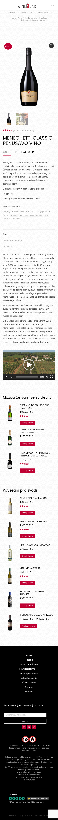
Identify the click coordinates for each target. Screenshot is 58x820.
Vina (33, 211)
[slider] (27, 377)
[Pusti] (6, 376)
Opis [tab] (5, 233)
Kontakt (29, 691)
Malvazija (7, 218)
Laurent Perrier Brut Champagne (32, 431)
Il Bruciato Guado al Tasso (36, 615)
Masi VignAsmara (30, 568)
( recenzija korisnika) (23, 130)
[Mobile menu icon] (5, 5)
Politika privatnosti (29, 673)
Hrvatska (15, 211)
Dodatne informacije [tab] (12, 240)
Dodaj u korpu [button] (27, 422)
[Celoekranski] (51, 376)
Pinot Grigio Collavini (33, 521)
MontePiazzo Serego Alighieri (32, 593)
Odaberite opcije (28, 626)
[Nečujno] (47, 376)
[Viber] (34, 727)
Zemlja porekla (42, 211)
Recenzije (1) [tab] (9, 246)
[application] (29, 365)
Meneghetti (16, 218)
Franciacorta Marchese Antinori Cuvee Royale (35, 454)
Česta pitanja (29, 682)
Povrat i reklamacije (29, 668)
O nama (29, 687)
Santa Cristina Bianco (33, 498)
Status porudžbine (29, 664)
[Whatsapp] (29, 727)
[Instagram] (24, 727)
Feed (32, 215)
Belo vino (14, 215)
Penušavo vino (25, 211)
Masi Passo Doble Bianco (35, 544)
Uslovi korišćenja (29, 678)
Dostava (29, 655)
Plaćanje (29, 659)
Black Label (24, 215)
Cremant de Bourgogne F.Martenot (34, 406)
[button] (41, 2)
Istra (46, 215)
